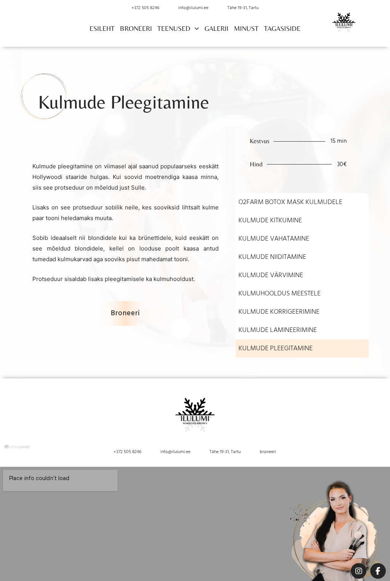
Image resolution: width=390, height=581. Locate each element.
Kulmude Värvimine (270, 275)
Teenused (173, 28)
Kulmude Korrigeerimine (279, 312)
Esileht (102, 28)
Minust (246, 28)
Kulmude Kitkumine (270, 220)
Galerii (217, 28)
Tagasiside (282, 28)
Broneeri (136, 28)
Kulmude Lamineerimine (277, 330)
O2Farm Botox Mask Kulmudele (290, 202)
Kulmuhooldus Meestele (279, 293)
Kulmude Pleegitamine (275, 348)
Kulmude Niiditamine (272, 257)
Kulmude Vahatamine (273, 239)
